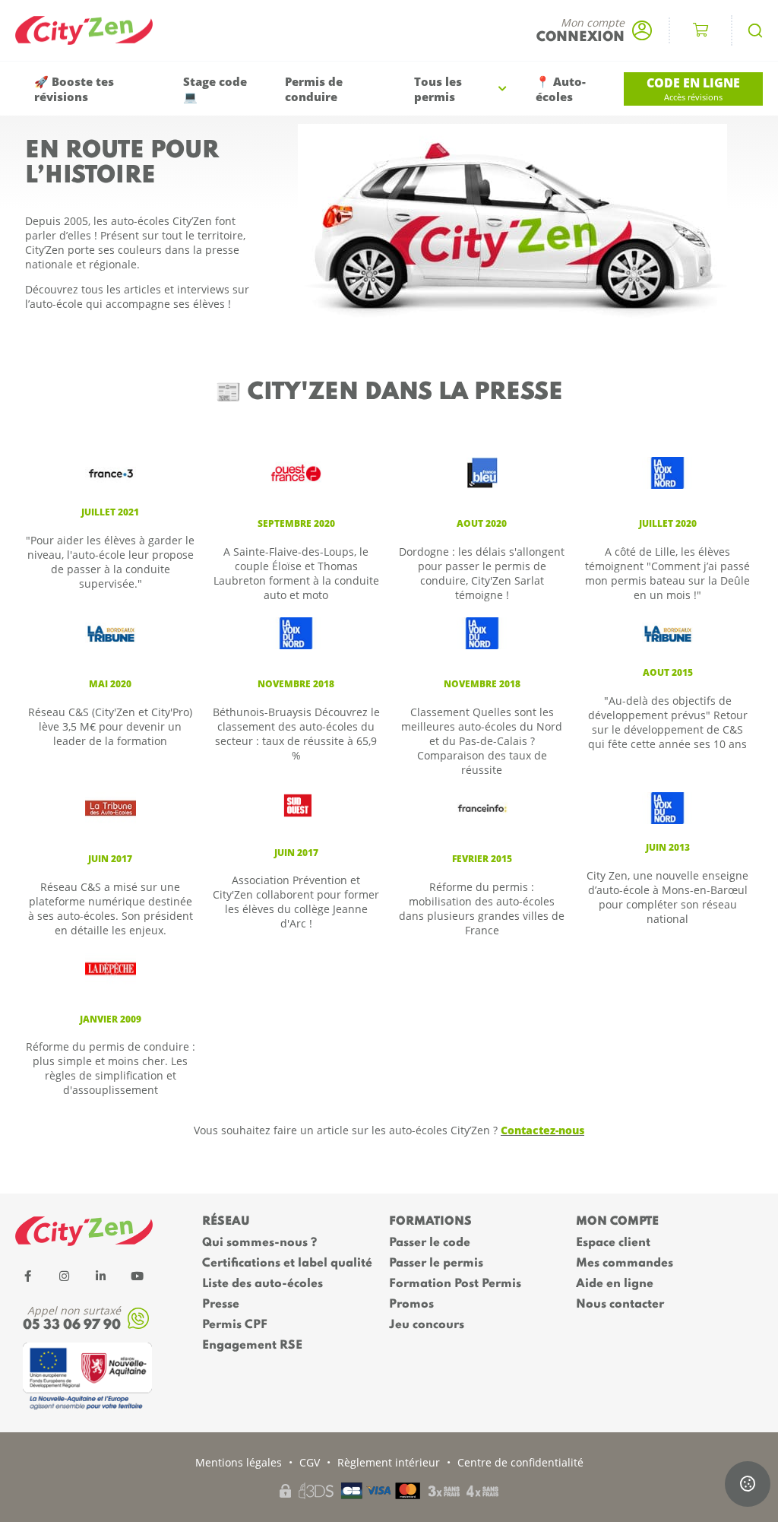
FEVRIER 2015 (482, 858)
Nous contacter (620, 1304)
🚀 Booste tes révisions (74, 89)
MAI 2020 (110, 684)
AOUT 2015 (668, 672)
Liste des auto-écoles (262, 1284)
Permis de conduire (314, 89)
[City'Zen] (91, 31)
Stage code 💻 (215, 89)
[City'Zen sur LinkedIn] (100, 1276)
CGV (309, 1462)
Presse (220, 1304)
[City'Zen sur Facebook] (27, 1276)
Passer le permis (436, 1263)
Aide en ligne (614, 1284)
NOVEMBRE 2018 (482, 684)
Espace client (613, 1243)
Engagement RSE (252, 1346)
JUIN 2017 (110, 858)
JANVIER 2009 (110, 1019)
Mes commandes (624, 1263)
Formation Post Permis (455, 1284)
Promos (411, 1304)
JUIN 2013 (668, 847)
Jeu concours (426, 1325)
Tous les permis (438, 89)
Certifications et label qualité (287, 1263)
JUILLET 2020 (668, 523)
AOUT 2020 (482, 523)
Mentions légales (238, 1462)
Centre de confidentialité (520, 1462)
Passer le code (429, 1243)
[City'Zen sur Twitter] (64, 1276)
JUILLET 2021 (110, 512)
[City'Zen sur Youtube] (137, 1276)
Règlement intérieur (388, 1462)
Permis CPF (234, 1325)
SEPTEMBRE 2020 (296, 523)
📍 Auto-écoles (561, 89)
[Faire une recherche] (755, 30)
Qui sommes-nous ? (259, 1243)
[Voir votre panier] (700, 30)
